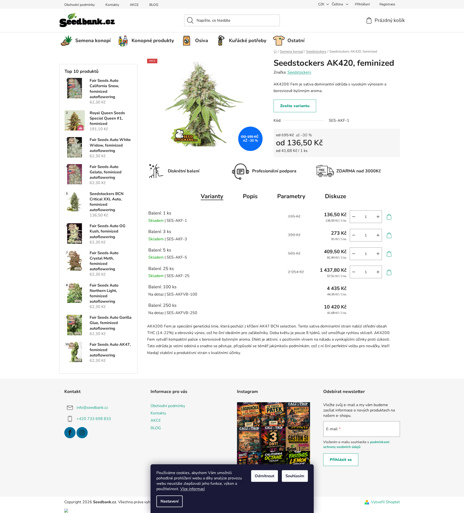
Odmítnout (264, 476)
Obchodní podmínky (79, 4)
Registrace (387, 4)
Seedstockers (299, 72)
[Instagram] (82, 432)
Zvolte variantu (295, 106)
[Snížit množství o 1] (353, 217)
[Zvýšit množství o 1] (378, 217)
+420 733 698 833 (93, 418)
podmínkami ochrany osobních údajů (356, 444)
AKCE (134, 4)
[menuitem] (87, 40)
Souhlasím (294, 476)
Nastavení (170, 501)
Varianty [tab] (212, 196)
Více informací (192, 489)
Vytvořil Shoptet (385, 502)
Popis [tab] (250, 196)
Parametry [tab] (291, 196)
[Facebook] (70, 432)
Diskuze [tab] (335, 196)
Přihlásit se (341, 459)
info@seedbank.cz (92, 407)
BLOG (153, 4)
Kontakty (112, 4)
